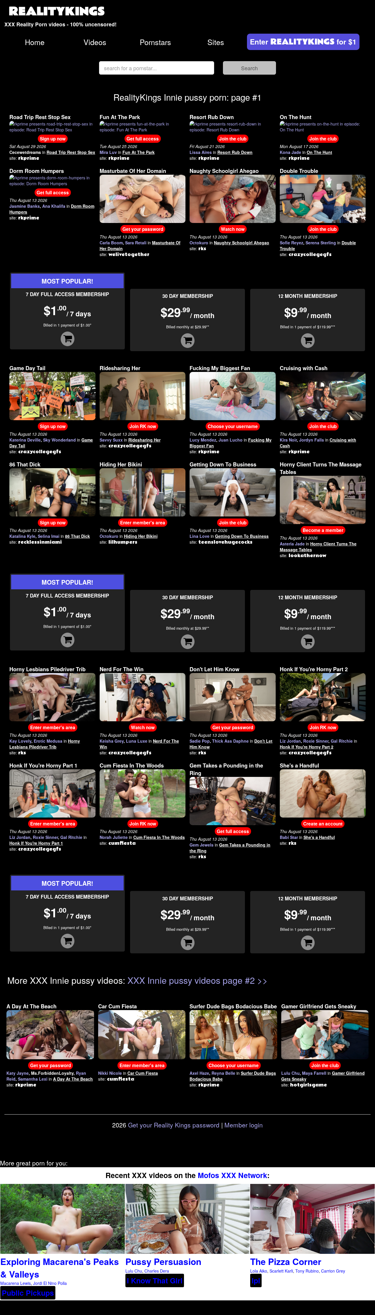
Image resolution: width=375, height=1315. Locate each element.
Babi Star (289, 837)
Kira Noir (288, 440)
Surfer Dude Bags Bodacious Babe (233, 1006)
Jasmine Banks (24, 206)
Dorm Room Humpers (36, 171)
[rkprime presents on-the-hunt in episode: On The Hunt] (323, 126)
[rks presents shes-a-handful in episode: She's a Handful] (323, 793)
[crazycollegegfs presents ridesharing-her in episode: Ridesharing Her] (143, 395)
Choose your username (233, 426)
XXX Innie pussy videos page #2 (191, 980)
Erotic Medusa (48, 741)
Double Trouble (299, 171)
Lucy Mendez (203, 440)
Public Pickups (28, 1292)
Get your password (142, 229)
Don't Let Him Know (214, 669)
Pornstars (155, 42)
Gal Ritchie (342, 741)
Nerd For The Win (122, 669)
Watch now (233, 229)
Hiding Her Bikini (121, 464)
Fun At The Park (120, 117)
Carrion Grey (333, 1271)
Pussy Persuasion (163, 1261)
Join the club (232, 138)
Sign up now (53, 138)
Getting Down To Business (223, 464)
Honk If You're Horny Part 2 (314, 669)
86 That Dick (24, 464)
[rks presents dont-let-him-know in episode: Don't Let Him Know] (233, 696)
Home (35, 42)
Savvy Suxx (111, 440)
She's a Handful (299, 765)
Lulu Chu (290, 1073)
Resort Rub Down (212, 117)
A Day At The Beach (31, 1006)
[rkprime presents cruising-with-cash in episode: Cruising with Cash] (323, 395)
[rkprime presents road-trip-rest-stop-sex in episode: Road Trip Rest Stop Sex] (52, 126)
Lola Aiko (258, 1271)
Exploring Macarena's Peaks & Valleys (59, 1267)
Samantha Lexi (32, 1079)
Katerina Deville (25, 440)
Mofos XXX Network (232, 1175)
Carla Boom (111, 243)
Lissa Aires (201, 152)
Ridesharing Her (120, 368)
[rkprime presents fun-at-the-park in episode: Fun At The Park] (143, 126)
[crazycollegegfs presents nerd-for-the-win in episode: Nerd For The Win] (143, 696)
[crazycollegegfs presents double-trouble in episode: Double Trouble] (323, 198)
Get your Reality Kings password (173, 1124)
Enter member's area (142, 522)
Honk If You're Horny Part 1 (43, 765)
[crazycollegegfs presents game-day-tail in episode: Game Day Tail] (52, 395)
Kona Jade (290, 152)
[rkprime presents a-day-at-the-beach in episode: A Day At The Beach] (50, 1034)
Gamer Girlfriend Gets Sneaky (318, 1006)
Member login (243, 1124)
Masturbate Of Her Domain (133, 171)
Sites (215, 42)
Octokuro (199, 243)
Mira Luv (108, 152)
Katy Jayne (17, 1073)
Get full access (143, 138)
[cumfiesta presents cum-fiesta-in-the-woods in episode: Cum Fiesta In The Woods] (143, 793)
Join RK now (142, 426)
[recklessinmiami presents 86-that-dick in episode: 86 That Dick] (52, 492)
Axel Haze (199, 1073)
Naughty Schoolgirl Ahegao (224, 171)
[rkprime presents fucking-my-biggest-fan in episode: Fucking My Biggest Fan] (233, 395)
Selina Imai (48, 536)
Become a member (323, 530)
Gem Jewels (202, 845)
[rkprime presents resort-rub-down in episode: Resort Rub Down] (233, 126)
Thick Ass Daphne (230, 741)
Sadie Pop (200, 741)
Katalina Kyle (22, 536)
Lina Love (199, 536)
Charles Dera (156, 1271)
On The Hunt (295, 117)
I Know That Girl (155, 1280)
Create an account (322, 823)
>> (262, 980)
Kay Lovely (20, 741)
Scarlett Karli (281, 1271)
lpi (256, 1280)
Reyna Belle (223, 1073)
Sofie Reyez (291, 243)
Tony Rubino (307, 1271)
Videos (94, 42)
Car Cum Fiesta (117, 1006)
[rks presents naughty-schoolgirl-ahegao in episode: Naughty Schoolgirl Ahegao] (233, 198)
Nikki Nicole (110, 1073)
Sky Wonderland (59, 440)
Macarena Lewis (15, 1283)
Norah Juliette (114, 837)
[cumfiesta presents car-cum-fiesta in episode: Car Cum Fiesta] (142, 1034)
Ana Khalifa (53, 206)
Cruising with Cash (304, 368)
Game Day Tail (27, 368)
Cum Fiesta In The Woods (132, 765)
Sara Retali (135, 243)
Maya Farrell (314, 1073)
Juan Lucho (231, 440)
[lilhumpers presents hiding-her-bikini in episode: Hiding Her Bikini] (143, 492)
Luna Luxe (136, 741)
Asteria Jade (292, 544)
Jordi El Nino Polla (50, 1283)
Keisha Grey (112, 741)
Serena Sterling (321, 243)
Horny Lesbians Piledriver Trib (47, 669)
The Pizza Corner (285, 1261)
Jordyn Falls (311, 440)
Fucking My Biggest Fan (220, 368)
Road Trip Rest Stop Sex (40, 117)
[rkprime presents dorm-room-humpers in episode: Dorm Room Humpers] (52, 180)
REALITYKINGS (57, 11)
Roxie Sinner (315, 741)
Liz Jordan (290, 741)
